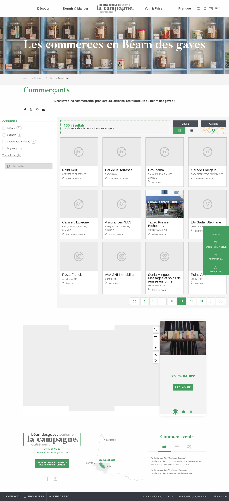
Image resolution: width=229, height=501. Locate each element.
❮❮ (134, 301)
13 (201, 301)
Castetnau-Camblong (20, 141)
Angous (13, 128)
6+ (162, 301)
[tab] (164, 447)
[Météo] (198, 10)
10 (172, 301)
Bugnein (13, 134)
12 (191, 301)
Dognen (13, 148)
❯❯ (221, 301)
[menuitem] (44, 8)
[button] (216, 8)
